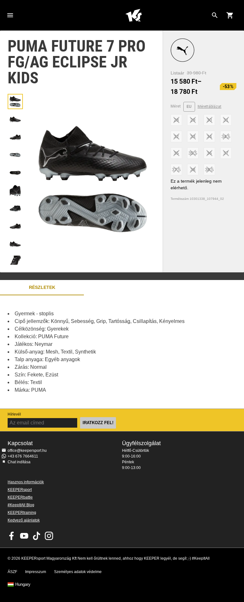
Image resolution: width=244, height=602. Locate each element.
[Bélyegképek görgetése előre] (15, 256)
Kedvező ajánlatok (24, 520)
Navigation (10, 15)
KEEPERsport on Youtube (24, 536)
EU (189, 106)
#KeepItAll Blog (21, 505)
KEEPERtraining (22, 512)
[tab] (15, 101)
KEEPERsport (20, 489)
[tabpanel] (111, 352)
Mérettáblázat (209, 106)
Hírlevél (14, 414)
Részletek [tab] (42, 287)
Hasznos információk (26, 482)
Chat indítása (19, 462)
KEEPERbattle (20, 497)
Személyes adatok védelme (78, 572)
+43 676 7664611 (23, 456)
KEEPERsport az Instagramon (49, 536)
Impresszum (35, 572)
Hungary (22, 584)
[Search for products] (214, 15)
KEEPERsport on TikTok (36, 536)
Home (133, 15)
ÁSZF (12, 572)
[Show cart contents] (230, 15)
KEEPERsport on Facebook (12, 536)
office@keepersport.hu (27, 450)
